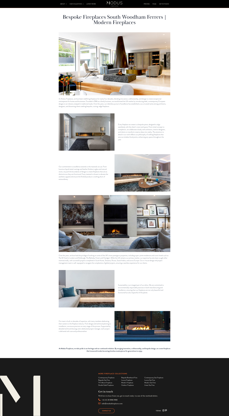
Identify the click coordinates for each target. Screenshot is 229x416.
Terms (158, 411)
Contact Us (106, 411)
